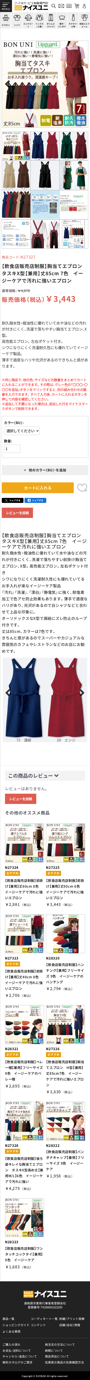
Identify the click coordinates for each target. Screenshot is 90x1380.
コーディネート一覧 (44, 1319)
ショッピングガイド (16, 1325)
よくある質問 (11, 1331)
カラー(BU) (13, 422)
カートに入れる (38, 487)
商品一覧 (8, 1319)
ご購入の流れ (11, 1344)
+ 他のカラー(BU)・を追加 (45, 469)
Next (81, 84)
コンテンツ (38, 1325)
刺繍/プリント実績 (71, 1319)
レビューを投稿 (17, 512)
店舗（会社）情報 (69, 1325)
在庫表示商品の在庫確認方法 (64, 1362)
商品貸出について (57, 1356)
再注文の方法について (60, 1344)
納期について (54, 1350)
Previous (8, 84)
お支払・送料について (16, 1350)
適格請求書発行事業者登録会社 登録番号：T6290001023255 (45, 1305)
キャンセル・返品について (19, 1356)
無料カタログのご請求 (17, 1362)
